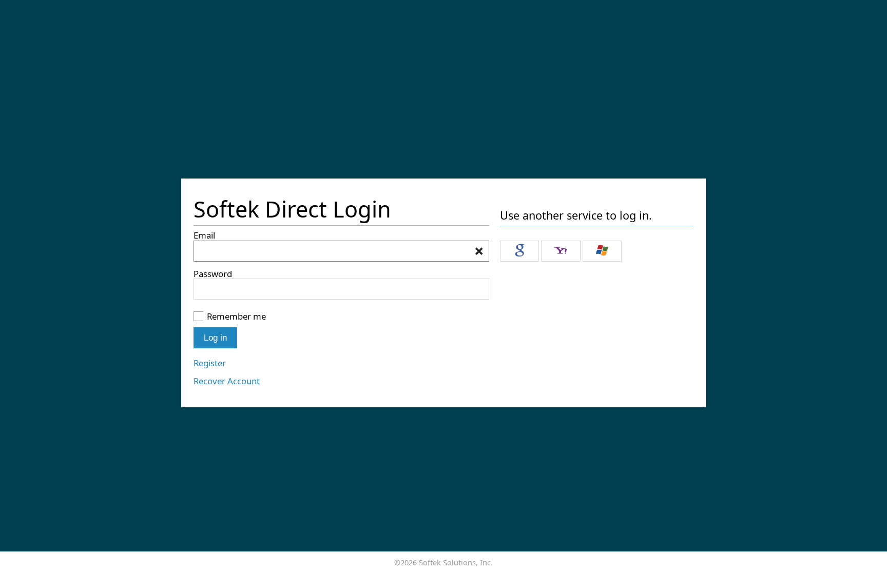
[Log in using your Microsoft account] (602, 251)
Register (210, 363)
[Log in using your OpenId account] (560, 251)
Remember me (236, 316)
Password (213, 274)
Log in (215, 338)
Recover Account (227, 381)
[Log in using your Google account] (519, 251)
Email (204, 235)
